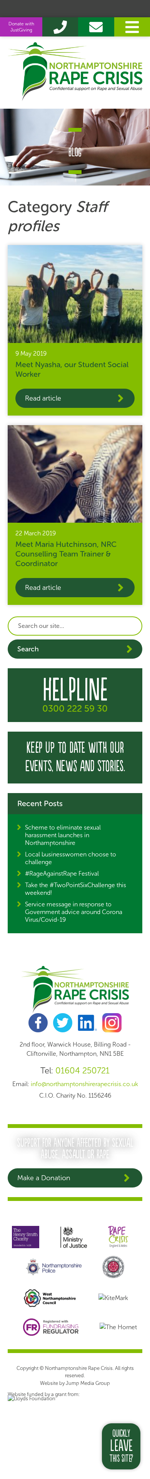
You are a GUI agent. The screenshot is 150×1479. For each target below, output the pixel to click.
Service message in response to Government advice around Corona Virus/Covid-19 (73, 912)
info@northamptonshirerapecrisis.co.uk (84, 1084)
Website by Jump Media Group (75, 1383)
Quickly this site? (121, 1446)
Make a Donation (43, 1178)
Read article (43, 398)
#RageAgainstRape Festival (62, 873)
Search (28, 649)
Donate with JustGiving (21, 27)
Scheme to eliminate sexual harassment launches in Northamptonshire (63, 835)
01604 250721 (82, 1070)
